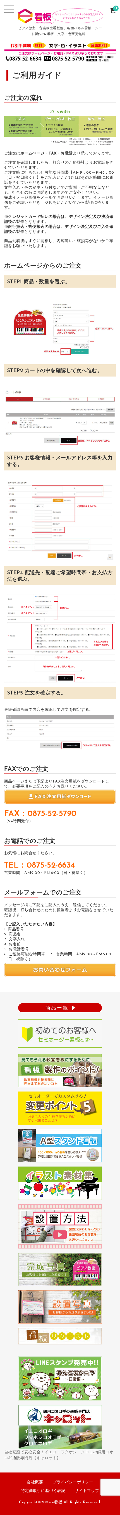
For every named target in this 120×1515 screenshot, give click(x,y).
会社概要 (35, 1482)
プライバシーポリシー (73, 1482)
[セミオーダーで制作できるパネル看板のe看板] (60, 20)
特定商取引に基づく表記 (43, 1491)
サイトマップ (87, 1491)
